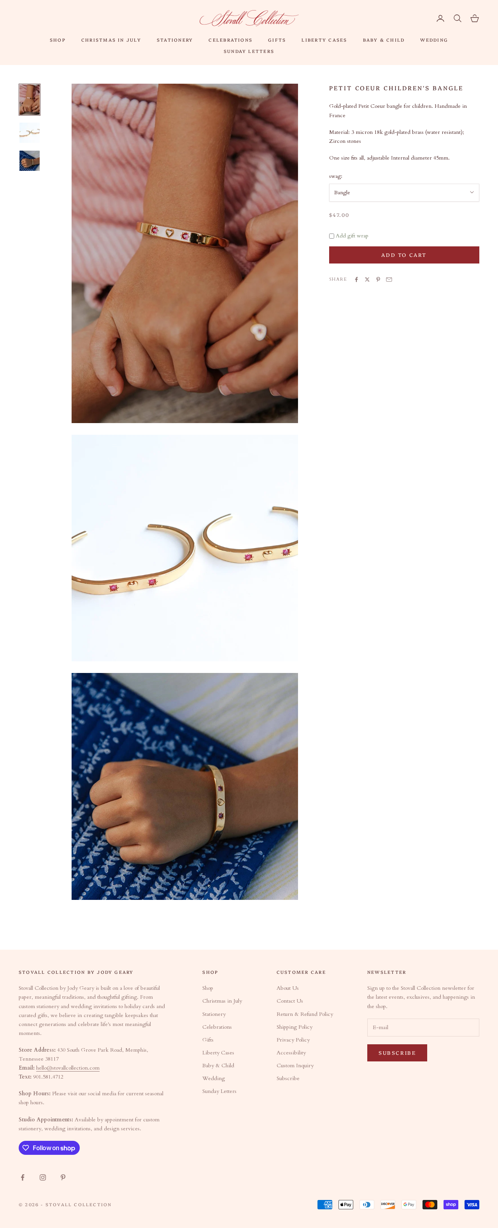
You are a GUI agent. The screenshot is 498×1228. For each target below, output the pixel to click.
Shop (58, 40)
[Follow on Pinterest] (63, 1177)
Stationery (175, 40)
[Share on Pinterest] (378, 279)
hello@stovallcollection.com (68, 1068)
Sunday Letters (249, 51)
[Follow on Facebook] (22, 1177)
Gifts (277, 40)
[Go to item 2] (29, 133)
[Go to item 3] (29, 161)
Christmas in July (111, 40)
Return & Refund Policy (305, 1014)
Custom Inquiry (295, 1065)
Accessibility (291, 1052)
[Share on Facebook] (356, 279)
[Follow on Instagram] (43, 1177)
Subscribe (288, 1078)
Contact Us (290, 1001)
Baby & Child (384, 40)
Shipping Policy (294, 1027)
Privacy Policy (293, 1040)
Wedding (434, 40)
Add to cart (404, 254)
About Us (288, 988)
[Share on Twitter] (367, 279)
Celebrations (231, 40)
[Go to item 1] (29, 100)
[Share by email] (389, 279)
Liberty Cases (324, 40)
